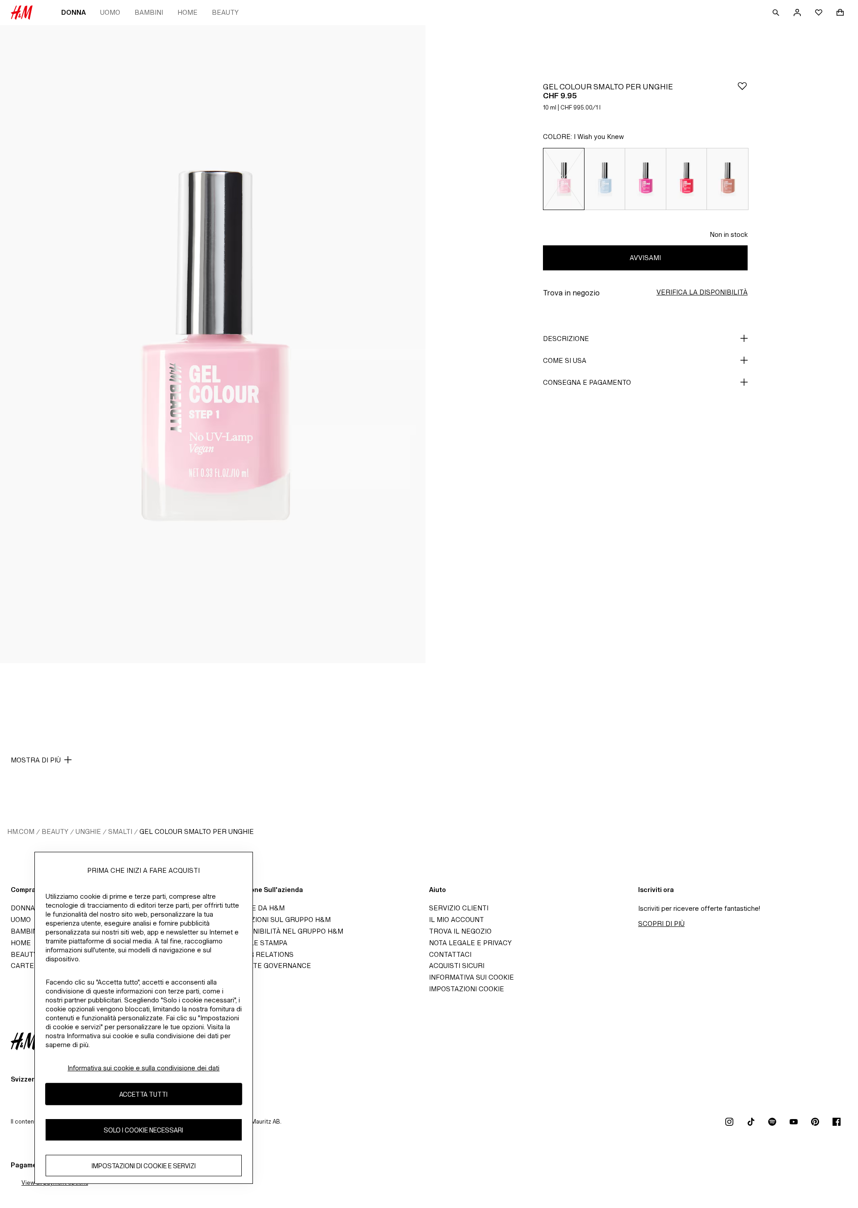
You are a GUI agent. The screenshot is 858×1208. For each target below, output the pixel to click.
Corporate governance (265, 965)
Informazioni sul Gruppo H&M (275, 919)
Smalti (120, 831)
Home (187, 12)
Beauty (225, 12)
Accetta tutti (143, 1094)
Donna (73, 12)
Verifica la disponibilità (702, 292)
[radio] (563, 179)
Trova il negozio (460, 931)
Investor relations (257, 954)
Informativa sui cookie (471, 977)
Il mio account (456, 919)
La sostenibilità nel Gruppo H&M (281, 931)
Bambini (149, 12)
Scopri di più (661, 923)
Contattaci (450, 954)
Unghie (88, 831)
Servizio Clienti (458, 908)
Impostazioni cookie (466, 989)
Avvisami (645, 257)
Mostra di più (36, 760)
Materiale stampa (253, 943)
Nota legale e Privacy (470, 943)
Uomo (110, 12)
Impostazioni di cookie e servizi (144, 1165)
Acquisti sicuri (456, 965)
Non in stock (729, 234)
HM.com (20, 831)
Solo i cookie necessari (143, 1129)
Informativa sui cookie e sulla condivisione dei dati (143, 1068)
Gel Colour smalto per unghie (196, 831)
